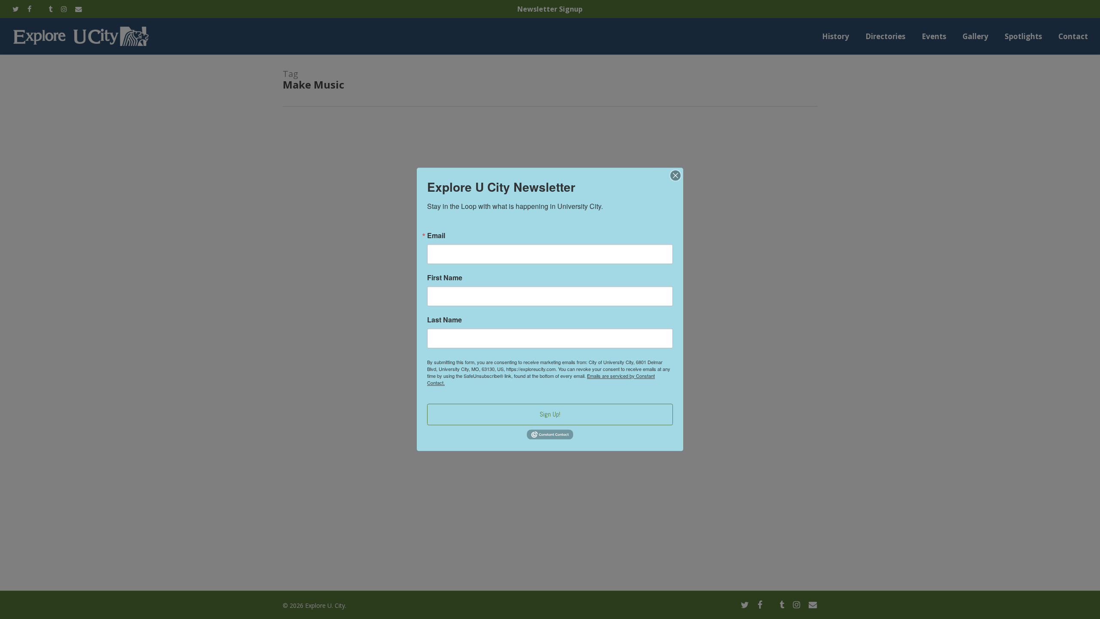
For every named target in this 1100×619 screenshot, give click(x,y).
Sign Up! (550, 414)
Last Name (444, 319)
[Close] (675, 175)
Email (436, 235)
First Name (444, 277)
